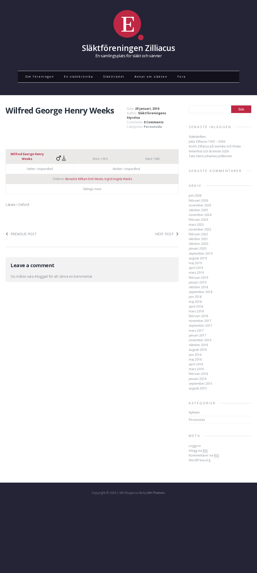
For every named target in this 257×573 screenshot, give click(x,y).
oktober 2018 (198, 287)
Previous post (24, 234)
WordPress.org (199, 460)
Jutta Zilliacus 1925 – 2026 (207, 141)
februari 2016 (198, 374)
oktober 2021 (198, 239)
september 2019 (200, 253)
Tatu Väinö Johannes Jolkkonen (210, 156)
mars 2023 (196, 224)
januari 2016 (197, 379)
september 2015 (200, 383)
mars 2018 (196, 311)
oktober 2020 (198, 244)
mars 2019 (196, 272)
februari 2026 (198, 200)
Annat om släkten (151, 76)
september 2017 (200, 325)
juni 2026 (195, 195)
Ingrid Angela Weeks (118, 179)
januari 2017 (197, 335)
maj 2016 (195, 359)
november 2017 (200, 321)
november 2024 (200, 215)
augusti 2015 (198, 388)
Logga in (195, 446)
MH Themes (156, 492)
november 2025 (200, 205)
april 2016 (196, 364)
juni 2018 (195, 297)
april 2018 (196, 306)
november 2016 (200, 340)
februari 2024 (198, 219)
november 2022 (200, 229)
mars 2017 (196, 330)
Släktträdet (113, 76)
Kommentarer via (204, 455)
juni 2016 (195, 355)
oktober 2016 (198, 345)
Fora (181, 76)
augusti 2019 (198, 258)
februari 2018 (198, 316)
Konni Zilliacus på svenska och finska (215, 146)
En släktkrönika (78, 76)
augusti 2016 (198, 350)
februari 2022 (198, 234)
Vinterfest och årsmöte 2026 (209, 151)
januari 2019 (197, 282)
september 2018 (200, 292)
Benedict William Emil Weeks (84, 179)
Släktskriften (197, 137)
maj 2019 (195, 263)
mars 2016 (196, 369)
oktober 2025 (198, 210)
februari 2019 (198, 277)
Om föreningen (39, 76)
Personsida (153, 127)
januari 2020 (197, 248)
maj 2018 (195, 302)
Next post (164, 234)
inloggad (41, 276)
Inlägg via (198, 450)
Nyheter (194, 412)
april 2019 (196, 268)
